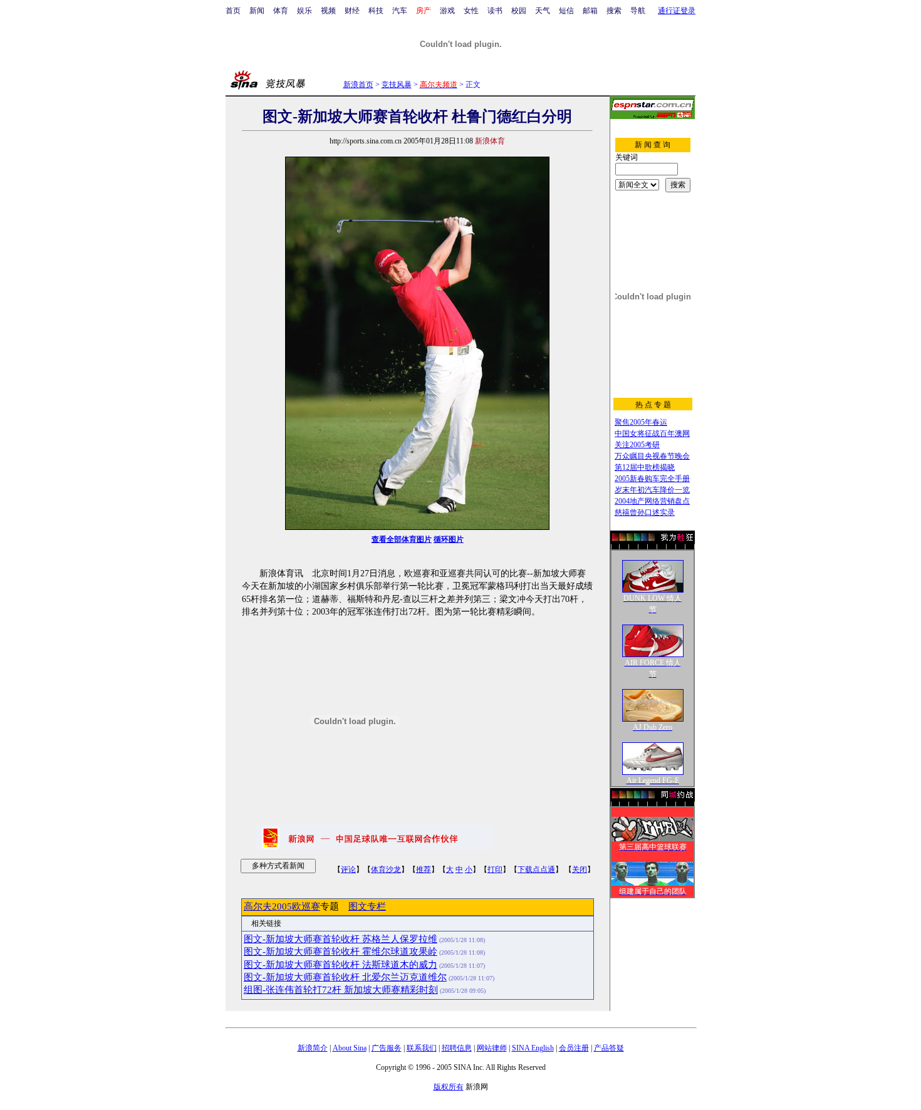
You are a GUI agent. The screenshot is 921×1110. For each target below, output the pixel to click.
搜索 (614, 10)
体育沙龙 (386, 869)
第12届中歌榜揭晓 (645, 467)
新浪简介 (313, 1048)
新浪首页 (358, 84)
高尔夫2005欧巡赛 (282, 906)
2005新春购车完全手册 (652, 478)
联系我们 (422, 1048)
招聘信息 (457, 1048)
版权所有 (449, 1086)
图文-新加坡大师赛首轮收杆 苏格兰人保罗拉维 (340, 939)
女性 (471, 10)
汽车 (399, 10)
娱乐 (304, 10)
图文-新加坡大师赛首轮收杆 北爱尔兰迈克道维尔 (345, 977)
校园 (518, 10)
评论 (348, 869)
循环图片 (449, 539)
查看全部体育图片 (402, 539)
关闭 (579, 869)
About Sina (350, 1048)
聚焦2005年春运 (641, 422)
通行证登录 (676, 10)
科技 (375, 10)
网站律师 (492, 1048)
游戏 (447, 10)
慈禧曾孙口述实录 (645, 512)
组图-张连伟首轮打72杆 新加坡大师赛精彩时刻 (341, 990)
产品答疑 (609, 1048)
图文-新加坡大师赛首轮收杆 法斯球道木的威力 (340, 965)
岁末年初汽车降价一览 (652, 489)
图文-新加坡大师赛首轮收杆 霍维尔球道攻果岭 (340, 952)
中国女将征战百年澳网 (652, 433)
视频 (328, 10)
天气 (542, 10)
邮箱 (590, 10)
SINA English (533, 1048)
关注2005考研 (637, 444)
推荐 (423, 869)
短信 (566, 10)
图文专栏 (367, 906)
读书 (494, 10)
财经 (352, 10)
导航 (637, 10)
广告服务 (387, 1048)
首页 (233, 10)
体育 (280, 10)
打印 (494, 869)
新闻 (256, 10)
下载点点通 (536, 869)
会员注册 (574, 1048)
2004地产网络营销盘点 (652, 501)
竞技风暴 (397, 84)
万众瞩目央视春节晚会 (652, 456)
